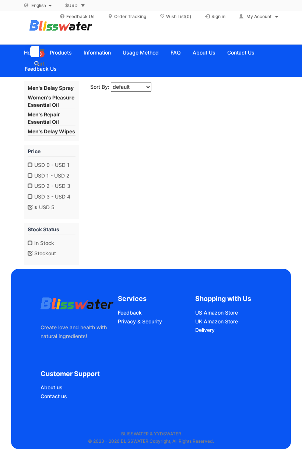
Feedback (130, 312)
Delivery (205, 330)
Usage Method (141, 52)
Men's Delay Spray (51, 88)
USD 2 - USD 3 (51, 186)
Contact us (54, 396)
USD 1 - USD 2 (51, 175)
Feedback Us (41, 69)
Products (61, 52)
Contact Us (240, 52)
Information (97, 52)
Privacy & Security (140, 321)
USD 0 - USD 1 (51, 165)
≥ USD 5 (44, 207)
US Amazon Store (216, 312)
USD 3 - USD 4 (51, 196)
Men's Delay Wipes (51, 131)
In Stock (43, 243)
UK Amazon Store (216, 321)
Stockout (44, 253)
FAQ (176, 52)
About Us (204, 52)
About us (52, 387)
